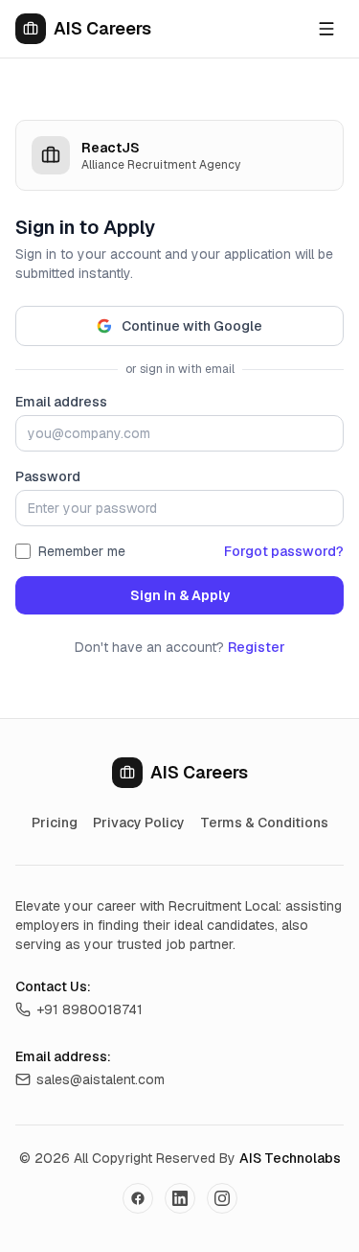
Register (256, 647)
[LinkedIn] (180, 1198)
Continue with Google (192, 326)
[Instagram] (222, 1198)
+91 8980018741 (89, 1009)
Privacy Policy (139, 822)
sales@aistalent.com (100, 1079)
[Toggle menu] (326, 29)
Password (47, 476)
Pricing (55, 822)
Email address (61, 401)
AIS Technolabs (290, 1158)
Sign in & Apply (180, 595)
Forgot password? (284, 551)
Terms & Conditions (264, 822)
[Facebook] (138, 1198)
